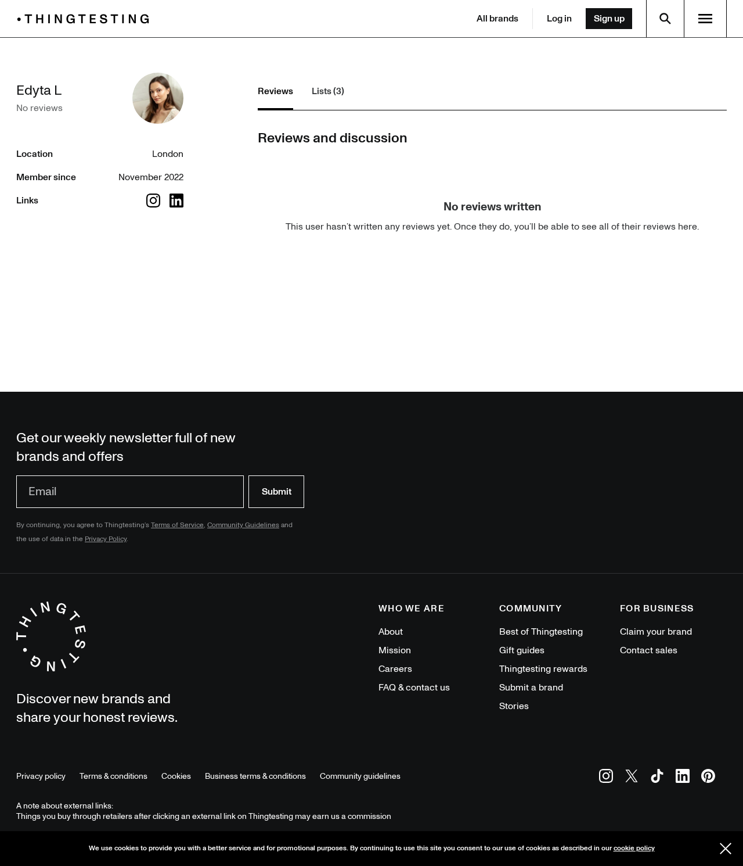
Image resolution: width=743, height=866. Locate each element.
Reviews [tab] (275, 91)
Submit (276, 491)
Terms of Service (177, 525)
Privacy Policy (106, 539)
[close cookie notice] (725, 848)
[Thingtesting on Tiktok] (657, 778)
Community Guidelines (243, 525)
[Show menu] (705, 18)
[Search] (665, 18)
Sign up (609, 18)
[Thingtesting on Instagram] (606, 778)
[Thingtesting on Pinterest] (708, 778)
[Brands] (86, 19)
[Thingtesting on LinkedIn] (683, 778)
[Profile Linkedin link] (176, 200)
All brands (497, 18)
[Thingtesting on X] (632, 778)
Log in (559, 18)
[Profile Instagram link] (153, 200)
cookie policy (634, 848)
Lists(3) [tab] (328, 91)
